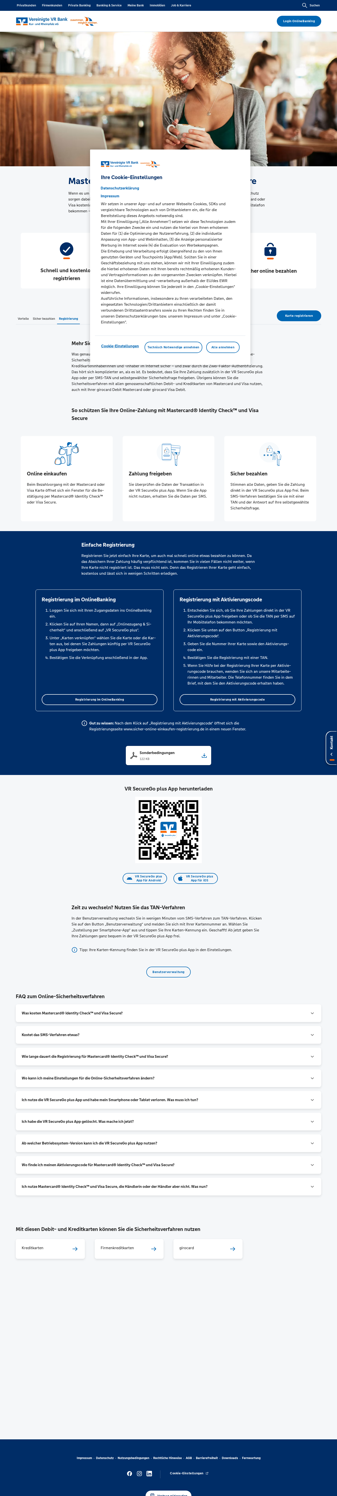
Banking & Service (109, 5)
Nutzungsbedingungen (133, 1458)
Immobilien (157, 5)
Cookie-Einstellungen (120, 346)
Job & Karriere (181, 5)
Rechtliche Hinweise (167, 1458)
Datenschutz (105, 1458)
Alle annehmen (222, 347)
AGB (189, 1458)
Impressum (84, 1458)
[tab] (23, 318)
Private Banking (79, 5)
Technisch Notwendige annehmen (173, 347)
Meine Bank (136, 5)
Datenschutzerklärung (120, 188)
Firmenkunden (52, 5)
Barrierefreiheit (207, 1458)
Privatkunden (26, 5)
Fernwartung (251, 1458)
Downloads (230, 1458)
